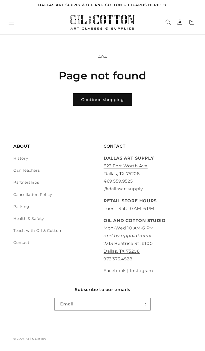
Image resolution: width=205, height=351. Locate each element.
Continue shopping (102, 99)
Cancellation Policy (32, 194)
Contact (21, 242)
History (20, 158)
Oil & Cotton (36, 339)
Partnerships (26, 182)
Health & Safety (28, 218)
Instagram (141, 270)
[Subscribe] (144, 304)
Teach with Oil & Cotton (37, 230)
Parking (21, 206)
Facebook (115, 270)
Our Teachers (26, 170)
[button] (11, 22)
